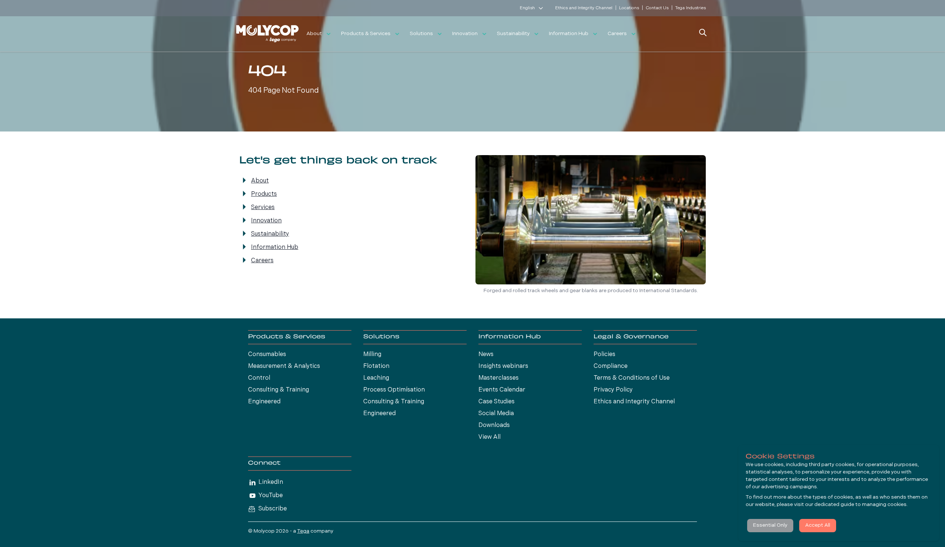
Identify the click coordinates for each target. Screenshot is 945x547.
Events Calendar (501, 390)
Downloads (494, 425)
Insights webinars (503, 366)
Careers (617, 34)
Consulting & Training (278, 390)
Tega (303, 531)
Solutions (421, 34)
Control (259, 378)
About (314, 34)
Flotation (376, 366)
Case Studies (496, 402)
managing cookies (884, 504)
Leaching (376, 378)
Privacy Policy (613, 390)
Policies (604, 355)
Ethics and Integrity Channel (583, 8)
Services (263, 208)
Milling (372, 355)
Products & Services (366, 34)
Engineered (264, 402)
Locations (629, 8)
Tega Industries (690, 8)
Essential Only (770, 525)
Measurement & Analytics (284, 366)
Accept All (817, 525)
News (486, 355)
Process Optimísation (394, 390)
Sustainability (513, 34)
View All (489, 437)
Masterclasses (498, 378)
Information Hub (568, 34)
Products (264, 194)
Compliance (611, 366)
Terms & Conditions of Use (632, 378)
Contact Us (657, 8)
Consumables (267, 355)
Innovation (465, 34)
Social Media (496, 414)
